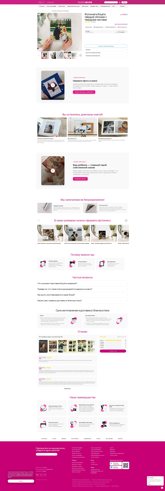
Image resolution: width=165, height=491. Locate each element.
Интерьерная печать (105, 6)
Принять (21, 481)
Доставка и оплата (77, 466)
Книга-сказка (85, 6)
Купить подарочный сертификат (121, 24)
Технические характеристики (93, 55)
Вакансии (120, 438)
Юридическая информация (117, 453)
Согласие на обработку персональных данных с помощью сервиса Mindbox (89, 483)
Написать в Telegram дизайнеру (106, 46)
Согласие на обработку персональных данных (102, 479)
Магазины (64, 438)
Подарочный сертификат (78, 457)
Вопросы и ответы (76, 464)
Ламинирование (87, 438)
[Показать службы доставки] (126, 32)
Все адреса (94, 472)
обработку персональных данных (24, 474)
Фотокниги (41, 6)
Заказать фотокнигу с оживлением (84, 92)
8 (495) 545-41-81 (95, 469)
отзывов (93, 21)
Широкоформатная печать (98, 455)
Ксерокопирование (96, 449)
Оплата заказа (113, 455)
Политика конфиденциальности (102, 486)
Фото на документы (96, 447)
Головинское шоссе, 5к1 (97, 471)
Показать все (67, 388)
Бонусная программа (77, 462)
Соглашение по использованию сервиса (81, 479)
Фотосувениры (109, 438)
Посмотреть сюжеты (80, 178)
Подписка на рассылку (78, 468)
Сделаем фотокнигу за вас (73, 6)
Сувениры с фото (94, 6)
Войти (124, 2)
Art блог (54, 438)
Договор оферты (115, 486)
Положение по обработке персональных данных (82, 486)
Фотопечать (44, 438)
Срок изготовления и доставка (93, 52)
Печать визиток (75, 438)
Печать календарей (77, 455)
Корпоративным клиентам (78, 470)
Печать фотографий (51, 6)
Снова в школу (61, 6)
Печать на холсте (76, 453)
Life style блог (94, 464)
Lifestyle (98, 438)
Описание (88, 49)
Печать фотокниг (76, 449)
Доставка (89, 32)
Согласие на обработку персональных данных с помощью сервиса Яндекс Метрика (90, 481)
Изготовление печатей (97, 451)
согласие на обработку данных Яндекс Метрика (21, 475)
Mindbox (9, 476)
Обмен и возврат (76, 472)
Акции (111, 447)
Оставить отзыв (113, 351)
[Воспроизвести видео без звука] (52, 85)
